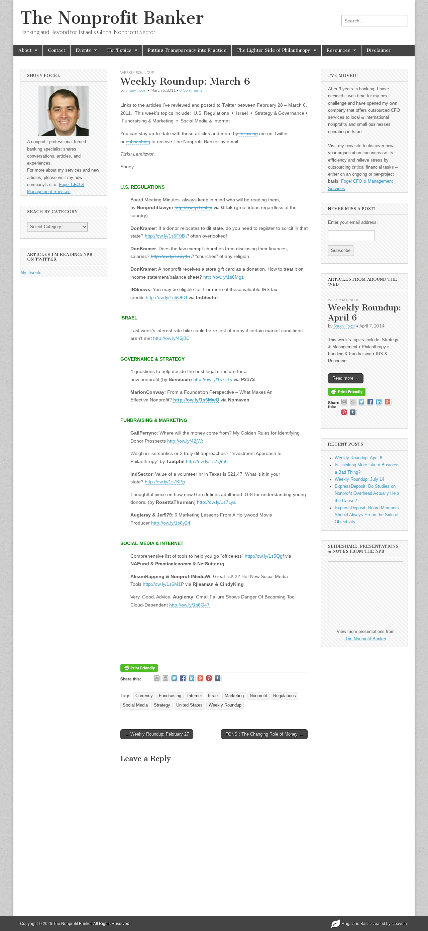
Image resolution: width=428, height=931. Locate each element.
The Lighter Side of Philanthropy (273, 50)
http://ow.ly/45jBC (171, 338)
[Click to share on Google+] (200, 678)
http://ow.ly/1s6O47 (189, 605)
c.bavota (399, 923)
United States (189, 705)
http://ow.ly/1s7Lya (216, 502)
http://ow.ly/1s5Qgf (264, 556)
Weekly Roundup (137, 72)
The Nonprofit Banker (112, 18)
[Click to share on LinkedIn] (192, 678)
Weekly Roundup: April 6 (364, 312)
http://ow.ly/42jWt (185, 441)
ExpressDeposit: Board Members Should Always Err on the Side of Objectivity (367, 515)
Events (83, 50)
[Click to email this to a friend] (157, 678)
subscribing (138, 141)
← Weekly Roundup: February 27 (157, 734)
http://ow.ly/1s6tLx (193, 207)
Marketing (234, 695)
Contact (56, 50)
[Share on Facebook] (183, 678)
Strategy (162, 705)
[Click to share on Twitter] (174, 678)
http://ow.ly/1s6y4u (170, 256)
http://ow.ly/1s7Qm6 (207, 461)
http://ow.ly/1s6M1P (163, 584)
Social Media (135, 705)
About (24, 50)
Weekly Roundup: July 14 (359, 479)
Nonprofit (258, 695)
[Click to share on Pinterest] (209, 678)
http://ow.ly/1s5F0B (165, 236)
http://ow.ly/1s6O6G (166, 297)
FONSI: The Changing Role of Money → (264, 734)
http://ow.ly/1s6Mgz (223, 277)
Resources (338, 50)
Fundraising (170, 695)
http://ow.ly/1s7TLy (212, 379)
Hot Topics (119, 50)
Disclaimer (378, 50)
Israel (213, 695)
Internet (194, 695)
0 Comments (191, 90)
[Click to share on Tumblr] (218, 678)
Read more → (345, 378)
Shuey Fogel (135, 90)
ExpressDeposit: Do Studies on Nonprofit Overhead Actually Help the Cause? (367, 493)
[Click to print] (166, 678)
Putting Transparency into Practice (187, 50)
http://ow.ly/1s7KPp (165, 481)
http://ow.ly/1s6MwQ (196, 399)
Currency (144, 695)
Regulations (284, 695)
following (248, 133)
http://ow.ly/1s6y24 (170, 523)
